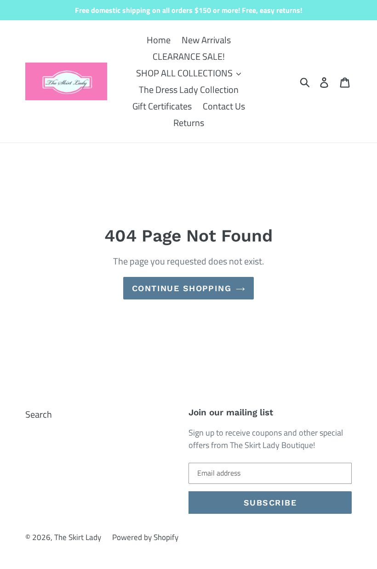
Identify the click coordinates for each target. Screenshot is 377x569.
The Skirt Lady (77, 537)
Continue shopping (181, 288)
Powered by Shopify (145, 537)
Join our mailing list (230, 413)
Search (38, 414)
